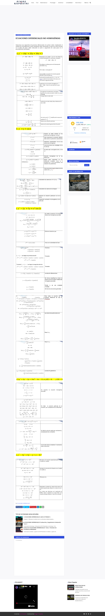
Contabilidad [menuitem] (69, 2)
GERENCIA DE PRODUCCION (82, 595)
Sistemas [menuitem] (60, 2)
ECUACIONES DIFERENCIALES (23, 503)
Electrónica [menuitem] (78, 2)
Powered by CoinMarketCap (80, 132)
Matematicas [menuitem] (43, 2)
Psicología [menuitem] (52, 2)
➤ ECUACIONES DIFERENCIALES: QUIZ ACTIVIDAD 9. (37, 517)
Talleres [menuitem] (86, 2)
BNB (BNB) (79, 122)
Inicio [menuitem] (32, 2)
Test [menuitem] (37, 2)
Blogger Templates (38, 614)
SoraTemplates (23, 614)
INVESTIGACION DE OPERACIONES (80, 586)
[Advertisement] (52, 18)
